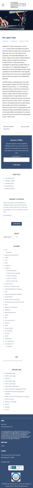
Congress (8, 265)
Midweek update (10, 181)
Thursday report (10, 178)
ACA (6, 250)
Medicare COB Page (10, 402)
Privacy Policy (9, 486)
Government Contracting (12, 299)
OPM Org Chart (9, 399)
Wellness (9, 252)
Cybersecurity (9, 284)
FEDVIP (7, 404)
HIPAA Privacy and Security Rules (14, 302)
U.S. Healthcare (9, 341)
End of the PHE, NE (12, 281)
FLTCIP (7, 409)
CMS (6, 263)
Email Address (16, 156)
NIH (6, 318)
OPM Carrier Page (10, 376)
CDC (6, 260)
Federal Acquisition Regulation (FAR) (15, 389)
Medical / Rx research (11, 307)
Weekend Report (10, 188)
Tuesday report (9, 183)
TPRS (2, 446)
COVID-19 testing (11, 276)
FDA (6, 291)
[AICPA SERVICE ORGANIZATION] (16, 477)
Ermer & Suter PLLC (7, 426)
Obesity (7, 323)
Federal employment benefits (13, 294)
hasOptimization (23, 486)
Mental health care (10, 312)
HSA (6, 304)
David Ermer (5, 41)
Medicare (7, 310)
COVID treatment (11, 270)
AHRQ (6, 258)
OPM (6, 325)
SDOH (6, 336)
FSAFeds (7, 407)
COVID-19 (8, 268)
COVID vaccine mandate (13, 273)
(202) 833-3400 (5, 462)
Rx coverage (8, 331)
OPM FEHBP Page (10, 373)
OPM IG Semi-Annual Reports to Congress (17, 396)
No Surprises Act (10, 320)
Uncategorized (13, 41)
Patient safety (9, 328)
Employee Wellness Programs (13, 289)
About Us (4, 424)
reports (4, 48)
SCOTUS (7, 333)
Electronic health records (12, 286)
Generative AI (9, 297)
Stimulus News (25, 126)
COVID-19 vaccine (12, 278)
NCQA (6, 315)
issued (18, 87)
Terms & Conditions (24, 484)
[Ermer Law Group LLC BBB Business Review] (16, 468)
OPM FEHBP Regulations (12, 386)
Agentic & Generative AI (11, 255)
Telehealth (8, 338)
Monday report (9, 186)
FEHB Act (7, 378)
